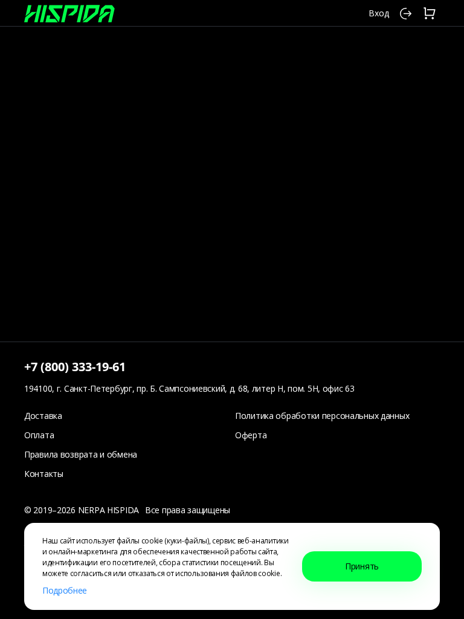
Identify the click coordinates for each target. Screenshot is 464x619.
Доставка (43, 415)
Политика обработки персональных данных (322, 415)
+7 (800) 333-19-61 (75, 366)
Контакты (43, 473)
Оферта (250, 435)
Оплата (39, 435)
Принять (362, 566)
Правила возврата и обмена (80, 454)
